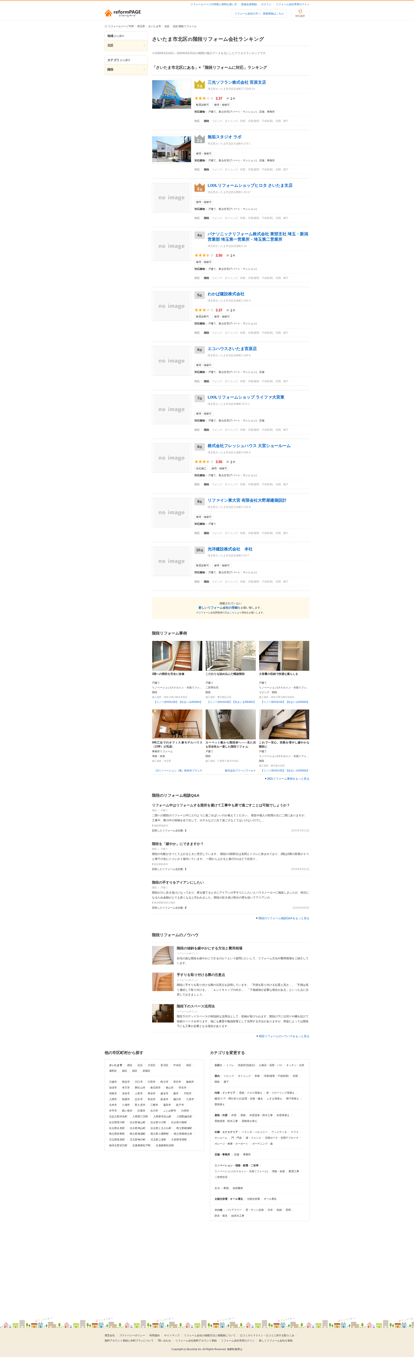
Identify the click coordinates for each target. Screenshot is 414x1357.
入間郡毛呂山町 (162, 1116)
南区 (124, 1070)
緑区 (134, 1070)
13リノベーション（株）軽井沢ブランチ (178, 770)
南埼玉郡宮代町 (118, 1145)
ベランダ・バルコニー (255, 1132)
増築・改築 (278, 1171)
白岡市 (185, 1110)
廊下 (226, 1081)
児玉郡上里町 (158, 1139)
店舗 (236, 1154)
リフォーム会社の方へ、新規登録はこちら (259, 13)
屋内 (217, 1075)
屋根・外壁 (221, 1115)
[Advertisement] (170, 1263)
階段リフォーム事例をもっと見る (288, 778)
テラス (295, 1132)
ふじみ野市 (169, 1110)
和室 (257, 1075)
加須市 (113, 1087)
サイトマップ (172, 1335)
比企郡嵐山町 (138, 1122)
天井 (270, 1209)
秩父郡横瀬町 (184, 1128)
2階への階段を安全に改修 (168, 673)
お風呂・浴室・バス (270, 1065)
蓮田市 (167, 1104)
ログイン (266, 4)
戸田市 (187, 1093)
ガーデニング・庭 (262, 1143)
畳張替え (220, 1104)
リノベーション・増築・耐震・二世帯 (237, 1165)
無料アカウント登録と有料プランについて (129, 1340)
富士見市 (140, 1104)
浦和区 (113, 1070)
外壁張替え (283, 1115)
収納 (279, 1209)
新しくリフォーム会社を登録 (276, 1340)
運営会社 (110, 1335)
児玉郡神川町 (138, 1139)
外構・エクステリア (226, 1132)
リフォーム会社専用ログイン (292, 4)
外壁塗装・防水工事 (261, 1115)
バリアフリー (234, 1209)
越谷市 (164, 1093)
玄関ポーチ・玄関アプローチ (282, 1137)
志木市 (139, 1099)
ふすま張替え (274, 1098)
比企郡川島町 (179, 1122)
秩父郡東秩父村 (183, 1133)
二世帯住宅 (221, 1177)
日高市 (141, 1110)
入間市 (113, 1099)
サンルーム (221, 1137)
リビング (229, 1075)
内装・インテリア (225, 1092)
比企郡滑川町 (117, 1122)
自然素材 (238, 1188)
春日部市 (155, 1087)
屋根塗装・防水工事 (226, 1121)
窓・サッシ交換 (255, 1209)
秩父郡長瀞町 (138, 1133)
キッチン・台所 (295, 1065)
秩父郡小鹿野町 (160, 1133)
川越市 (113, 1081)
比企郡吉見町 (117, 1128)
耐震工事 (294, 1171)
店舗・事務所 (222, 1154)
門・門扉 (236, 1137)
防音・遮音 (221, 1215)
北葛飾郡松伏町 (165, 1145)
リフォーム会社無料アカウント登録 (196, 1340)
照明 (288, 1209)
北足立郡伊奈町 (118, 1116)
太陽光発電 (253, 1198)
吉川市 (154, 1110)
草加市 (151, 1093)
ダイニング (244, 1075)
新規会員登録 (249, 4)
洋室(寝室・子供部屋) (276, 1075)
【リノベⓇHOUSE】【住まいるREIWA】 (178, 702)
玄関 (295, 1075)
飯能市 (190, 1081)
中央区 (177, 1065)
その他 (218, 1209)
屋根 (243, 1115)
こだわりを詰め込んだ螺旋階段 (225, 673)
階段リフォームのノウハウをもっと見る (284, 1036)
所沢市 (177, 1081)
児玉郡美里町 (117, 1139)
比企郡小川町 (158, 1122)
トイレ (230, 1065)
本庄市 (126, 1087)
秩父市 (164, 1081)
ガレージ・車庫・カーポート (231, 1143)
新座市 (164, 1099)
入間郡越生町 (184, 1116)
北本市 (113, 1104)
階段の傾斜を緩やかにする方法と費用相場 (209, 948)
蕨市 (176, 1093)
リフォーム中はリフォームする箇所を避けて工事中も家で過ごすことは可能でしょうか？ (221, 805)
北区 (140, 1065)
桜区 (188, 1065)
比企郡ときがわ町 (161, 1128)
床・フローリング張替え (280, 1092)
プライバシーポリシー (132, 1335)
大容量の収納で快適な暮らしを (278, 673)
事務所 (247, 1154)
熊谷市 (126, 1081)
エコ (217, 1188)
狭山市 (170, 1087)
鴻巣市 (113, 1093)
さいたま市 (115, 1065)
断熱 (226, 1188)
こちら (233, 612)
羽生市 (182, 1087)
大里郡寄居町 (179, 1139)
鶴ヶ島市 (127, 1110)
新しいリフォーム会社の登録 (218, 607)
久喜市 (190, 1099)
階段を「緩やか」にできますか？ (178, 844)
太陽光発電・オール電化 (229, 1198)
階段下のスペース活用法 (196, 1006)
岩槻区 (146, 1070)
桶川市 (177, 1099)
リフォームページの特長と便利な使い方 (213, 4)
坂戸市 (180, 1104)
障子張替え (292, 1098)
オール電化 (270, 1198)
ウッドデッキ (279, 1132)
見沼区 (164, 1065)
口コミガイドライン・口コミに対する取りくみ (267, 1335)
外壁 (234, 1115)
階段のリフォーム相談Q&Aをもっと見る (284, 918)
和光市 (151, 1099)
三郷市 (154, 1104)
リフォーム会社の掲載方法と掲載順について (210, 1335)
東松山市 (140, 1087)
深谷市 (126, 1093)
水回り (218, 1065)
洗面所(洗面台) (246, 1065)
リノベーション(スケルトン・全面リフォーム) (241, 1171)
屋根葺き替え (249, 1121)
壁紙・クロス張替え (250, 1092)
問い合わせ (164, 1340)
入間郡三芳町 (140, 1116)
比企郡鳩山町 (138, 1128)
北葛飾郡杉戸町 (141, 1145)
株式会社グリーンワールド (240, 770)
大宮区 (151, 1065)
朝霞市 (126, 1099)
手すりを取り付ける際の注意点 (201, 975)
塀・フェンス (253, 1137)
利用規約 (154, 1335)
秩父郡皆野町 (117, 1133)
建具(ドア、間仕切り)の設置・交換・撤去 (239, 1098)
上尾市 (139, 1093)
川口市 (139, 1081)
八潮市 (126, 1104)
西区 (129, 1065)
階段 (217, 1081)
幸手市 (113, 1110)
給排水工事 (237, 1215)
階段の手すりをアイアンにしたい (178, 882)
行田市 (151, 1081)
